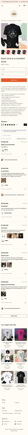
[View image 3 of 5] (14, 52)
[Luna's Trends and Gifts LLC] (14, 14)
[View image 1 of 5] (3, 52)
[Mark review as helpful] (25, 154)
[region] (14, 1)
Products (17, 402)
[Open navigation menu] (2, 5)
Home (3, 402)
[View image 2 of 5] (8, 52)
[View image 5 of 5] (24, 52)
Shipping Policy (18, 410)
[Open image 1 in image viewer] (14, 36)
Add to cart (14, 80)
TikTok (5, 424)
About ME (4, 410)
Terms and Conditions (7, 413)
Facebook (19, 421)
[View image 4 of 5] (19, 52)
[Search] (19, 5)
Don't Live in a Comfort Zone (8, 20)
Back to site (18, 413)
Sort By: (18, 138)
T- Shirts (18, 20)
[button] (18, 124)
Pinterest (19, 424)
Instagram (6, 421)
